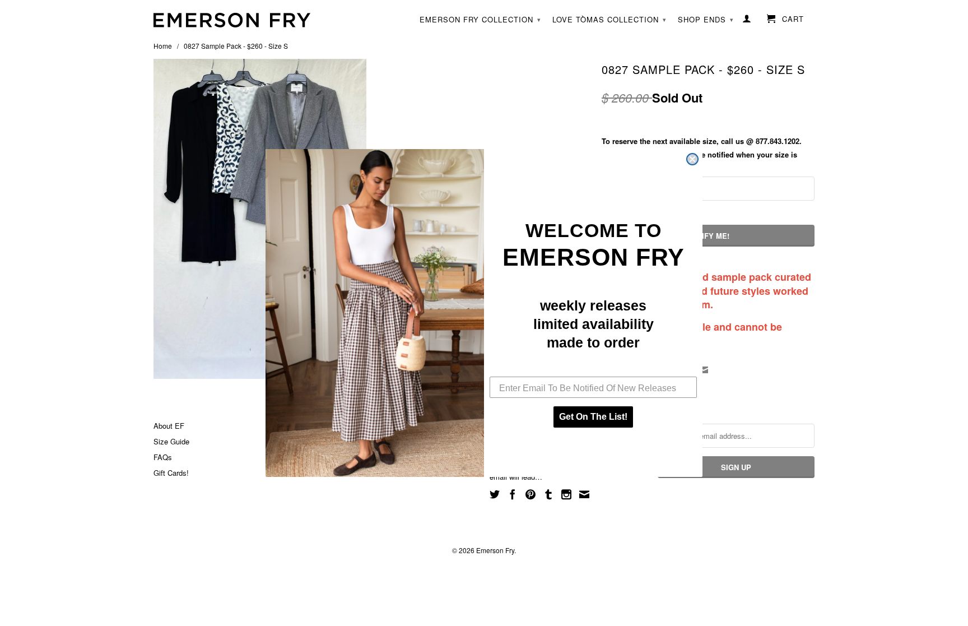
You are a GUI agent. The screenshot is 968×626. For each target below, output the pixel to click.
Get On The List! (593, 416)
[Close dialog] (692, 159)
